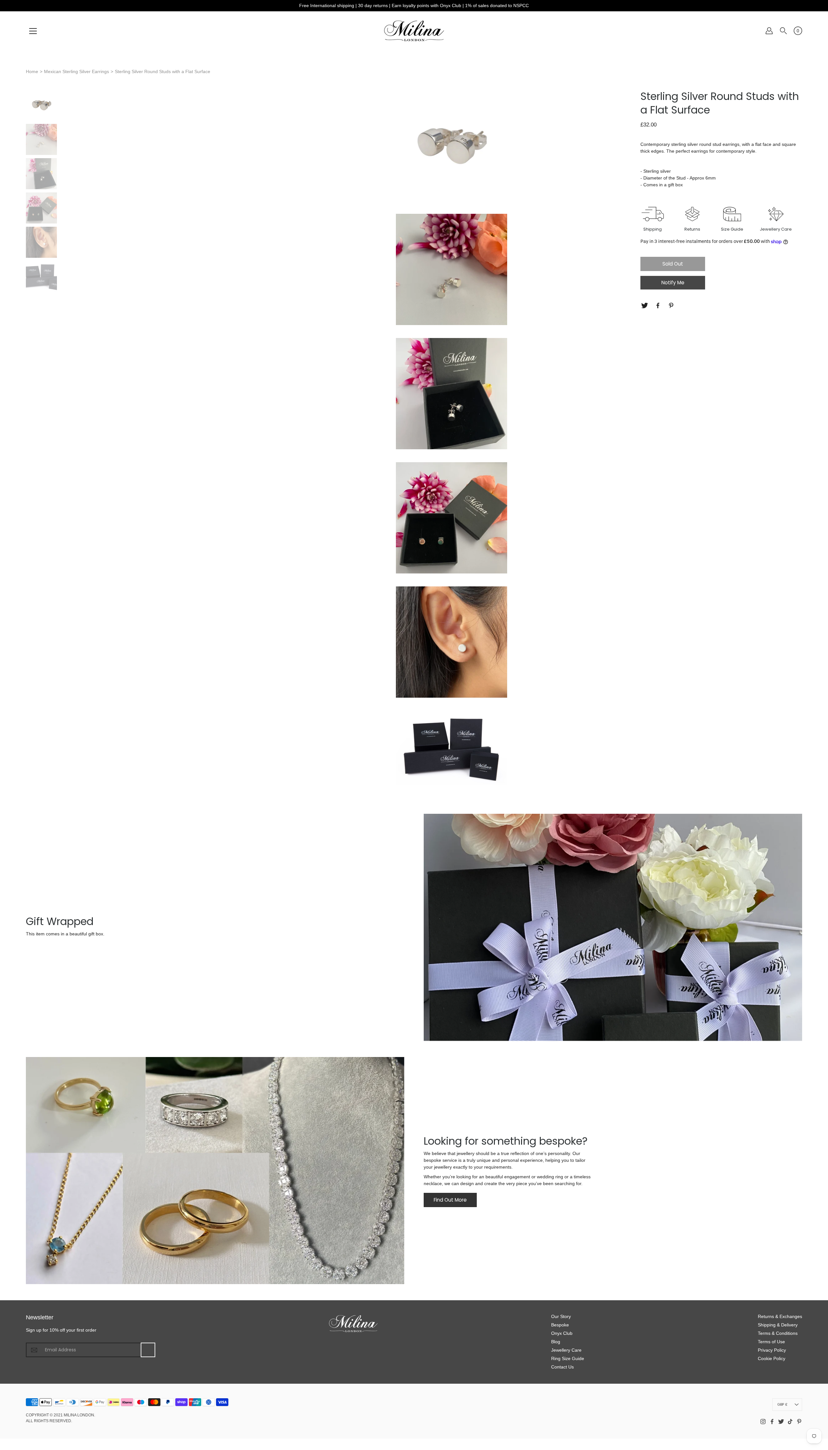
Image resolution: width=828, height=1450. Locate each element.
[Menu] (33, 31)
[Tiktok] (790, 1421)
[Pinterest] (672, 305)
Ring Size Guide (567, 1358)
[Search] (783, 31)
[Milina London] (414, 31)
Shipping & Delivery (778, 1324)
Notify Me (672, 282)
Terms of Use (771, 1341)
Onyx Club (561, 1333)
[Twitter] (645, 305)
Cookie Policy (771, 1358)
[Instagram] (763, 1421)
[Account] (769, 31)
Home (32, 71)
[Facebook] (659, 305)
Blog (555, 1341)
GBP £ (782, 1404)
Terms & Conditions (778, 1333)
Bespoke (560, 1324)
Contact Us (562, 1366)
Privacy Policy (772, 1350)
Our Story (561, 1316)
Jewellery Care (566, 1350)
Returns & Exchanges (780, 1316)
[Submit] (148, 1350)
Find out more (450, 1199)
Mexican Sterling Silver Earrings (76, 71)
